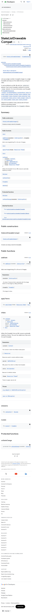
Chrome (3, 590)
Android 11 (3, 550)
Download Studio (5, 563)
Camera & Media (5, 509)
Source (3, 488)
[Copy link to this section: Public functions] (16, 251)
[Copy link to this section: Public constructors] (19, 226)
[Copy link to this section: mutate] (7, 420)
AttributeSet (12, 163)
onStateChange (7, 199)
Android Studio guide (6, 556)
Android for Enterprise (6, 484)
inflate (5, 157)
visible (4, 92)
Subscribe (20, 606)
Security (3, 486)
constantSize (21, 92)
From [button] (14, 209)
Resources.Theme (19, 149)
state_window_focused (11, 94)
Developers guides (5, 558)
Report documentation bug (7, 574)
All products (4, 597)
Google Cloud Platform (6, 595)
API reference (6, 7)
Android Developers (5, 12)
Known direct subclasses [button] (13, 71)
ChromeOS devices (5, 524)
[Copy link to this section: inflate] (7, 313)
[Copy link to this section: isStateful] (9, 406)
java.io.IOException (9, 396)
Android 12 (3, 547)
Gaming (3, 502)
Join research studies (6, 578)
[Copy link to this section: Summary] (10, 112)
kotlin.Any (3, 62)
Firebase (3, 593)
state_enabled (23, 94)
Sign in (28, 1)
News (2, 491)
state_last (15, 99)
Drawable (6, 139)
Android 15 (3, 540)
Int (21, 138)
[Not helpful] (13, 15)
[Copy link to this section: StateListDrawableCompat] (20, 233)
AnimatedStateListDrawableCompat (13, 72)
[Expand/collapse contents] (10, 18)
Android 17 (3, 535)
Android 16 (3, 538)
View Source (26, 46)
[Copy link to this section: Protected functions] (19, 434)
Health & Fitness (5, 506)
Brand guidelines (15, 603)
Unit (4, 134)
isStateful (6, 178)
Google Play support (6, 576)
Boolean (5, 174)
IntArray (17, 138)
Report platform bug (6, 571)
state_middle (7, 99)
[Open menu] (2, 2)
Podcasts (3, 495)
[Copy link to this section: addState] (8, 258)
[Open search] (21, 2)
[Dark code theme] (30, 55)
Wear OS (3, 522)
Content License (16, 463)
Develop (13, 12)
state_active (13, 98)
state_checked (13, 96)
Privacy (3, 511)
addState (5, 138)
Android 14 (3, 542)
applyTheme (6, 149)
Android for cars (5, 527)
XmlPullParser (14, 161)
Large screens (4, 520)
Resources (9, 160)
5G (2, 513)
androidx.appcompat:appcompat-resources (20, 44)
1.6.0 (30, 48)
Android (3, 481)
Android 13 (3, 545)
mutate (4, 185)
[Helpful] (10, 15)
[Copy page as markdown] (18, 42)
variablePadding (11, 92)
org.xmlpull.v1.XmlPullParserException (14, 390)
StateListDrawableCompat (13, 56)
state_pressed (23, 99)
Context (12, 159)
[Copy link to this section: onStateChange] (13, 440)
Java (29, 50)
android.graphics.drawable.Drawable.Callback (18, 213)
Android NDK (4, 565)
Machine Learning (5, 504)
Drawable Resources (8, 91)
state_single (21, 98)
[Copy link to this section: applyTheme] (11, 299)
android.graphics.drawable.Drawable (12, 63)
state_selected (22, 96)
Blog (2, 493)
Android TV (3, 529)
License (8, 603)
